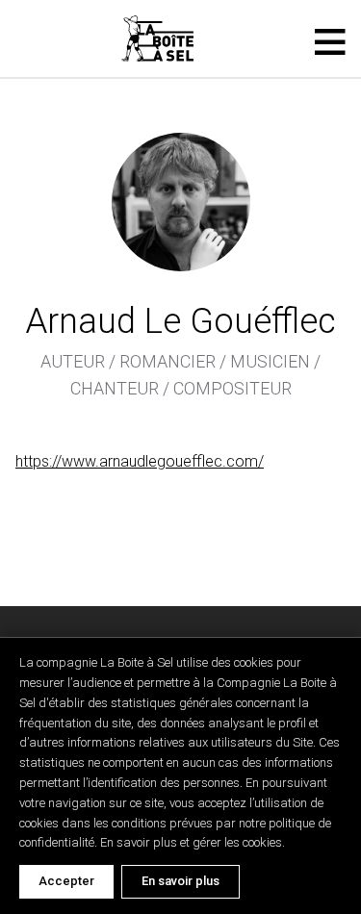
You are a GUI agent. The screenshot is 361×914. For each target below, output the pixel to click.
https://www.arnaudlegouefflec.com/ (139, 461)
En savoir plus (180, 881)
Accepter (66, 881)
